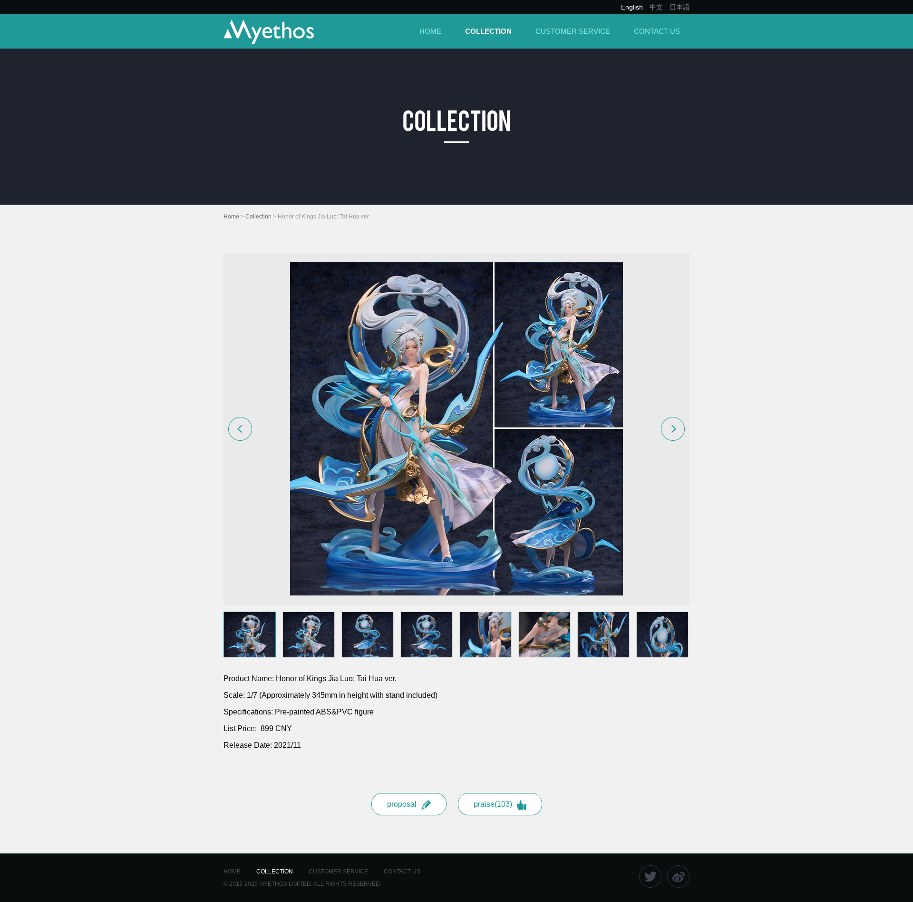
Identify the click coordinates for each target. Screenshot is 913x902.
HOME (430, 31)
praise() (493, 804)
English (632, 7)
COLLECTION (488, 31)
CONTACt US (402, 871)
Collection (258, 216)
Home (231, 216)
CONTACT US (657, 31)
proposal (402, 804)
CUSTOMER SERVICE (572, 31)
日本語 (680, 7)
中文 (656, 7)
